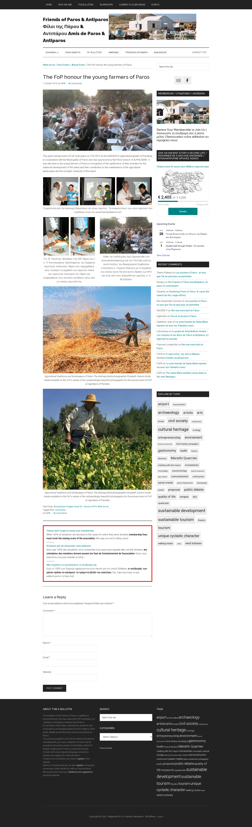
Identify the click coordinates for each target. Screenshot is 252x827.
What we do (49, 64)
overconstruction (179, 476)
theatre (201, 520)
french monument (165, 444)
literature (162, 458)
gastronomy (167, 451)
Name (47, 643)
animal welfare (179, 404)
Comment (49, 610)
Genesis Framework (134, 816)
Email (46, 657)
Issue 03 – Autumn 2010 (85, 506)
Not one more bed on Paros (185, 310)
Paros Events (106, 748)
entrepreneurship (169, 437)
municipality (163, 471)
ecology (196, 430)
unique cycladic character (178, 536)
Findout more (163, 166)
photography (202, 483)
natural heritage (179, 471)
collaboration (196, 422)
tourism (164, 528)
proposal (174, 489)
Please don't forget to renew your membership (70, 530)
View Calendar (163, 255)
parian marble (165, 482)
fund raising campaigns (187, 444)
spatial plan (163, 503)
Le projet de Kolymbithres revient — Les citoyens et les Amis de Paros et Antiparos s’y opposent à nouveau (183, 335)
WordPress (150, 816)
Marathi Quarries (184, 458)
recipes (184, 496)
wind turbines (193, 543)
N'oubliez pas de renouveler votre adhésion (69, 546)
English (70, 506)
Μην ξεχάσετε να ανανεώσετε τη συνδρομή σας (72, 564)
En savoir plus (178, 166)
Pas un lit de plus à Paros (183, 316)
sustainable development (181, 510)
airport (163, 404)
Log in (160, 816)
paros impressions (185, 483)
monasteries (191, 465)
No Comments (75, 83)
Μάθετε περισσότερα (197, 166)
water (179, 544)
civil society (60, 510)
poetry (161, 490)
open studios (162, 477)
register (80, 759)
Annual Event (78, 64)
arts (200, 413)
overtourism (198, 476)
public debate (194, 489)
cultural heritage (173, 429)
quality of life (167, 496)
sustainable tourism (176, 519)
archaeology (168, 412)
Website (47, 672)
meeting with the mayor (169, 465)
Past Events (63, 64)
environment (193, 437)
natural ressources (197, 471)
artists (188, 413)
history (194, 451)
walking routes (165, 543)
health (183, 450)
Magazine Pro (114, 816)
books (161, 421)
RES (195, 497)
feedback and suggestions (80, 772)
